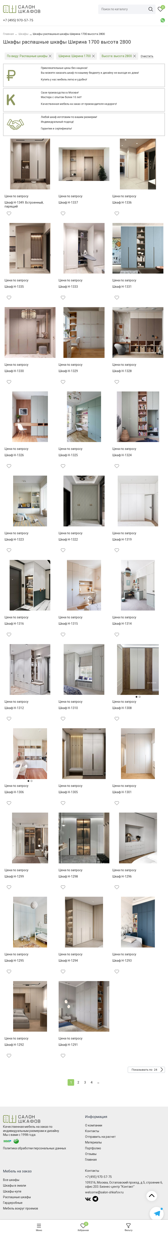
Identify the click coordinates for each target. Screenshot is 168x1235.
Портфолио (93, 1148)
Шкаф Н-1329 (68, 371)
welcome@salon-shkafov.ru (104, 1192)
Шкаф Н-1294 (68, 960)
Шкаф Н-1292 (14, 1044)
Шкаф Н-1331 (122, 286)
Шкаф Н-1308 (122, 708)
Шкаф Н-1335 (14, 286)
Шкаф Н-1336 (122, 202)
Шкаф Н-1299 (14, 876)
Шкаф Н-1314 (122, 623)
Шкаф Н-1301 (122, 792)
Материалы (93, 1142)
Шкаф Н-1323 (14, 539)
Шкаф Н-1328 (122, 371)
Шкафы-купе (12, 1191)
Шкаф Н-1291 (68, 1044)
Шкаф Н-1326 (14, 455)
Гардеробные (13, 1202)
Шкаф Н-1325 (68, 455)
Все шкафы (11, 1180)
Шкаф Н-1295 (14, 960)
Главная (91, 1159)
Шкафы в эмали (14, 1185)
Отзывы (90, 1154)
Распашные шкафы (17, 1197)
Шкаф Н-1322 (68, 539)
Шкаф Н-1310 (68, 708)
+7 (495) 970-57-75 (98, 1177)
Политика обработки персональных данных (34, 1148)
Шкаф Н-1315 (68, 623)
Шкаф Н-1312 (14, 708)
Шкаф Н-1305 (68, 792)
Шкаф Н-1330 (14, 371)
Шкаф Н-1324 (122, 455)
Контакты (92, 1131)
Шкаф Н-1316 (14, 623)
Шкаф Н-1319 (122, 539)
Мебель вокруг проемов (20, 1208)
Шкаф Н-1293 (122, 960)
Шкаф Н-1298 (68, 876)
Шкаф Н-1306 (14, 792)
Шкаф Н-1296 (122, 876)
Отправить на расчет (100, 1136)
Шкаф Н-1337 (68, 202)
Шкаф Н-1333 (68, 286)
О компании (93, 1125)
